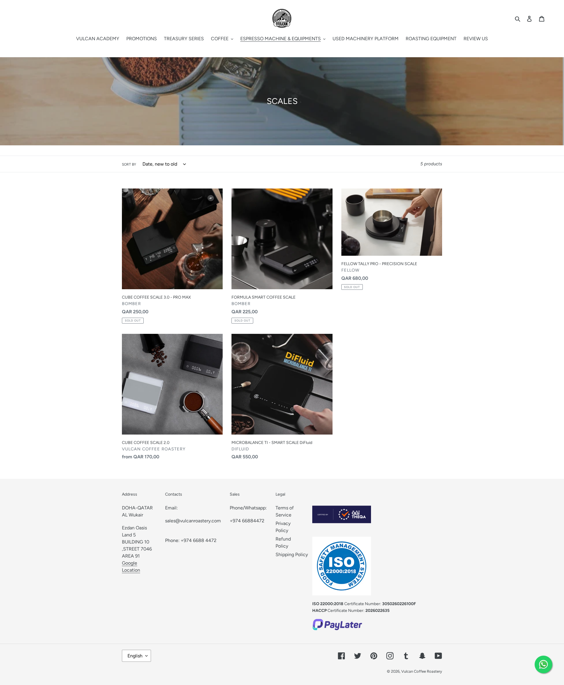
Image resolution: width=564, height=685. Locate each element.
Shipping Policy (292, 554)
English (134, 656)
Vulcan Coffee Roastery (421, 671)
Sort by (129, 164)
